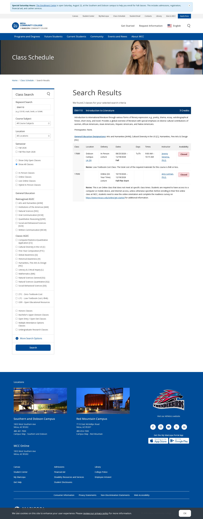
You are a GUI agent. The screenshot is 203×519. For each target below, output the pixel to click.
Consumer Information (64, 495)
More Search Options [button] (31, 338)
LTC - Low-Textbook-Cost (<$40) (33, 298)
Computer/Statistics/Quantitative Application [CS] (33, 241)
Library (159, 16)
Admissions (59, 467)
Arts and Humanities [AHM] (31, 203)
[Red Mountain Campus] (103, 402)
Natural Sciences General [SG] (32, 277)
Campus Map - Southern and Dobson (30, 434)
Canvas (75, 16)
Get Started (127, 25)
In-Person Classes (27, 173)
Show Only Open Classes (30, 160)
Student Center (88, 16)
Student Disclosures (63, 482)
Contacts (148, 16)
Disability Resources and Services (69, 477)
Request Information (151, 25)
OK (184, 513)
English (177, 25)
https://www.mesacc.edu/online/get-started (105, 197)
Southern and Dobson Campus (34, 419)
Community (96, 36)
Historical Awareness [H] (29, 259)
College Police (101, 472)
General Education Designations (90, 136)
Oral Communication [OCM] (31, 215)
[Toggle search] (189, 26)
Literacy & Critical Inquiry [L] (31, 269)
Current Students (76, 36)
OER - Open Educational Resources (34, 302)
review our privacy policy (95, 513)
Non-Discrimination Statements (115, 495)
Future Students (53, 36)
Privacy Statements (87, 495)
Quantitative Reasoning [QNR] (32, 219)
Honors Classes (25, 310)
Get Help (18, 482)
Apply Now (184, 16)
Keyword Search (24, 102)
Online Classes (25, 177)
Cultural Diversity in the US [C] (32, 247)
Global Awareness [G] (28, 255)
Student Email (135, 16)
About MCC (137, 36)
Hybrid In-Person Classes (30, 185)
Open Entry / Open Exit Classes (32, 318)
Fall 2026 (23, 147)
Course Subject (23, 118)
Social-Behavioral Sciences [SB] (33, 285)
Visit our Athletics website (168, 416)
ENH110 (78, 110)
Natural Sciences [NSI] (28, 211)
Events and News (117, 36)
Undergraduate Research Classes (33, 329)
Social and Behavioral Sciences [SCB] (32, 224)
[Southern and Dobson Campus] (40, 402)
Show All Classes (26, 164)
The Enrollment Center (46, 5)
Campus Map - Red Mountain (89, 434)
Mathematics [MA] (27, 273)
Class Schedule (119, 16)
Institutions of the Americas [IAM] (34, 207)
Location (20, 131)
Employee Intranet (103, 477)
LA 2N (88, 160)
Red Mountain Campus (91, 419)
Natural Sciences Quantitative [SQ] (34, 281)
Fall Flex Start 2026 (27, 151)
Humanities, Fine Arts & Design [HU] (32, 264)
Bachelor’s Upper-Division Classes (34, 314)
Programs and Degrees (27, 36)
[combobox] (176, 26)
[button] (33, 123)
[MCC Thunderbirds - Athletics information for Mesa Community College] (168, 399)
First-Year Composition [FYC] (31, 251)
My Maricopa (104, 16)
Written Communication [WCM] (32, 230)
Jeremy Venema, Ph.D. (166, 157)
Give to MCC (171, 16)
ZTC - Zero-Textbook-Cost (30, 294)
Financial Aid (59, 472)
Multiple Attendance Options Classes (31, 324)
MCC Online (21, 446)
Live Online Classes (27, 181)
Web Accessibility (141, 495)
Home (15, 80)
